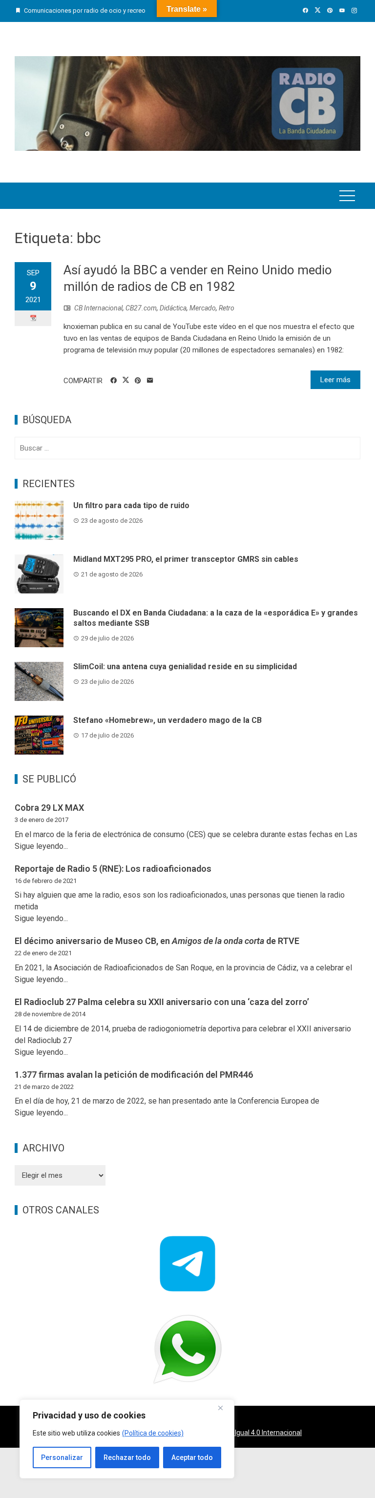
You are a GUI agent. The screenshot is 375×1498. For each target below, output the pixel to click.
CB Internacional (98, 308)
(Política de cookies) (153, 1433)
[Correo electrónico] (150, 380)
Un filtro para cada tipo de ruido (131, 505)
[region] (127, 1438)
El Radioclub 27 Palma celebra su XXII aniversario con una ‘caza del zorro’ (162, 1002)
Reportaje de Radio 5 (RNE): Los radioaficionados (113, 868)
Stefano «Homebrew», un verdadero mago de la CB (167, 720)
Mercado (202, 308)
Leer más (335, 379)
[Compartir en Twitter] (126, 380)
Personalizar (62, 1457)
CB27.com (141, 308)
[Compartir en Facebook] (113, 380)
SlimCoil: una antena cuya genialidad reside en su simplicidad (185, 666)
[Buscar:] (187, 448)
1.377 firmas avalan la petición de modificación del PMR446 (134, 1074)
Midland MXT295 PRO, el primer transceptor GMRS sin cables (185, 559)
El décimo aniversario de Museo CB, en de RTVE (157, 941)
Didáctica (173, 308)
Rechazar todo (127, 1457)
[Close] (224, 1408)
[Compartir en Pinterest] (138, 380)
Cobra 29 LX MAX (49, 807)
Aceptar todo (192, 1457)
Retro (226, 308)
